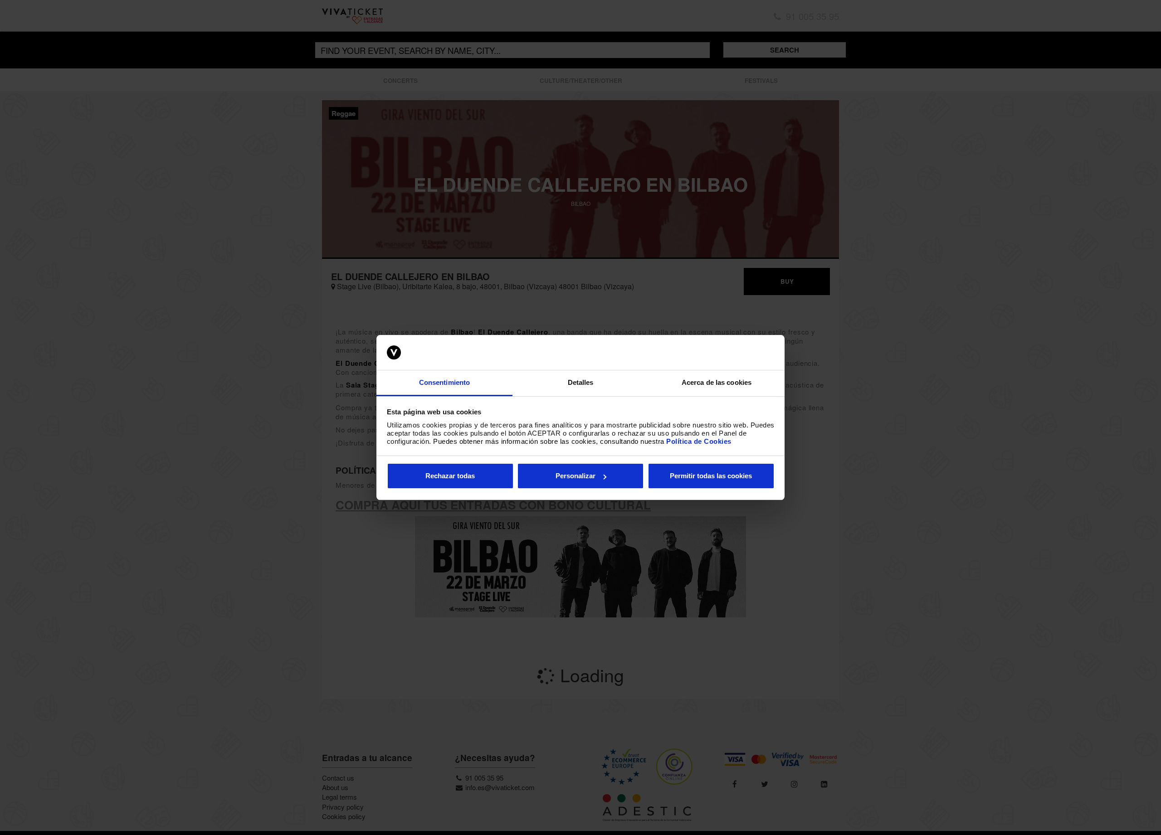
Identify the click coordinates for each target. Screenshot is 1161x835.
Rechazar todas (450, 476)
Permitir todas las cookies (711, 476)
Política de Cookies (699, 441)
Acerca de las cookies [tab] (716, 382)
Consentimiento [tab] (444, 382)
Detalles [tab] (581, 382)
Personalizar (575, 476)
